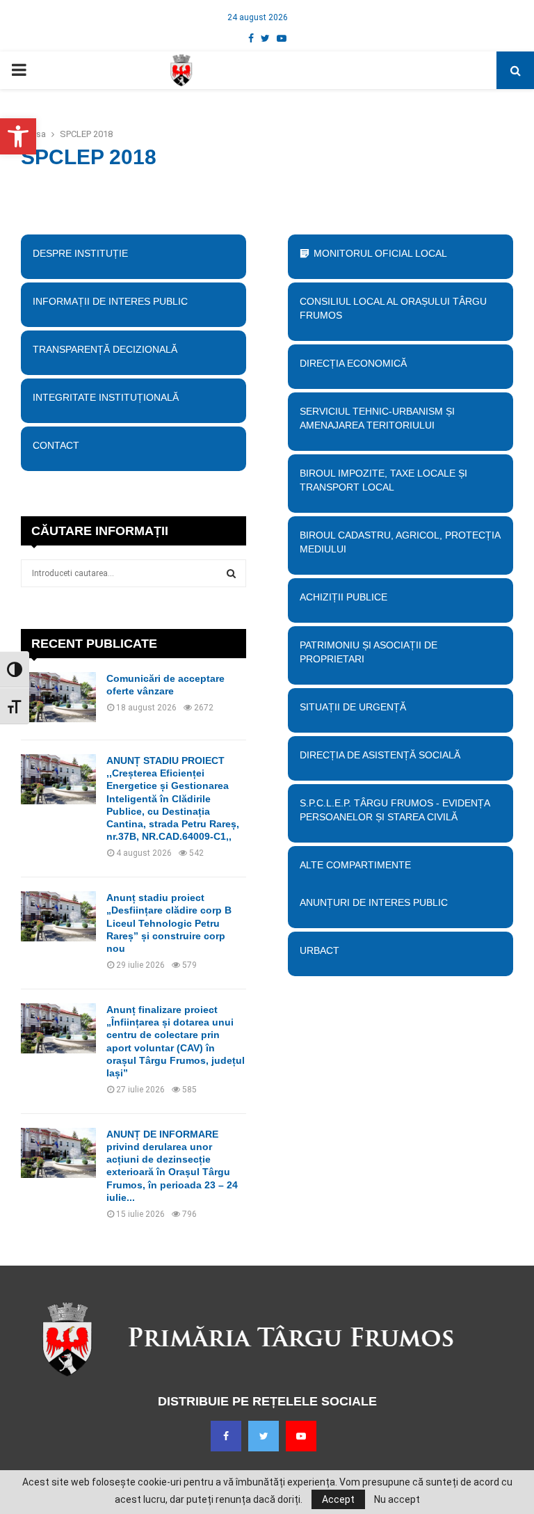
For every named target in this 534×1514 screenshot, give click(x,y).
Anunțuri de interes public (374, 902)
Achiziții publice (343, 597)
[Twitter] (263, 1436)
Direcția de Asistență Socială (380, 754)
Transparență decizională (105, 349)
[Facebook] (226, 1436)
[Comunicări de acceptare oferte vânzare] (58, 697)
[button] (18, 136)
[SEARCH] (231, 573)
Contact (56, 445)
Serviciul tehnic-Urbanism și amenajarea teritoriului (377, 418)
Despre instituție (80, 253)
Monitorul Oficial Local (380, 253)
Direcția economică (353, 363)
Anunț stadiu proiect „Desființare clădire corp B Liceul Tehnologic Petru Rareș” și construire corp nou (169, 923)
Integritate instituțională (106, 397)
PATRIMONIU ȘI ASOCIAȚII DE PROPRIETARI (368, 651)
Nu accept (397, 1499)
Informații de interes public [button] (110, 301)
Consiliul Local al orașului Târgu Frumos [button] (393, 308)
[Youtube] (301, 1436)
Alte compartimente (355, 864)
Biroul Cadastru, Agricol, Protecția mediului (400, 542)
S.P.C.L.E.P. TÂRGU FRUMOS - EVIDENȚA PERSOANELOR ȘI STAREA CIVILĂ (395, 809)
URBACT (319, 950)
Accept (338, 1499)
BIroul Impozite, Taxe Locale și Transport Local (383, 480)
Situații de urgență (353, 706)
